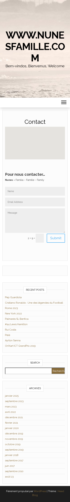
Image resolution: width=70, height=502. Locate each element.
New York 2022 (13, 313)
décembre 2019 (14, 433)
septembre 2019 (14, 449)
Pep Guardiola (13, 297)
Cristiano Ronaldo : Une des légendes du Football (34, 302)
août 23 (9, 476)
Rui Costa (10, 329)
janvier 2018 (11, 455)
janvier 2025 (12, 395)
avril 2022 (10, 412)
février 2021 (11, 422)
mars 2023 (11, 406)
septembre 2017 (14, 460)
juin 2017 (10, 465)
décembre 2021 (14, 417)
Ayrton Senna (13, 340)
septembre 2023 (14, 401)
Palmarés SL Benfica (16, 318)
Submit (55, 238)
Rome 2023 (11, 308)
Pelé (7, 335)
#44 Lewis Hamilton (16, 324)
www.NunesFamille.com (35, 46)
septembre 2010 (14, 471)
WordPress (40, 491)
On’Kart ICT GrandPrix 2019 (20, 345)
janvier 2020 (12, 428)
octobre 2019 (13, 444)
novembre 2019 (14, 438)
